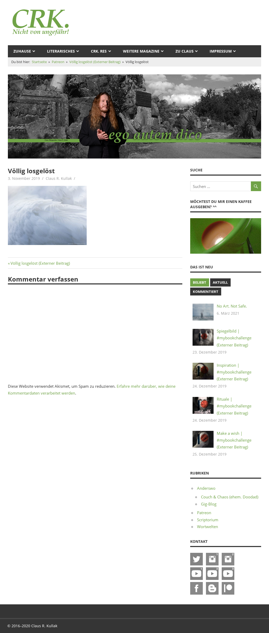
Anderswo (206, 488)
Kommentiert (205, 291)
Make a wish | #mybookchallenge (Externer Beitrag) (234, 440)
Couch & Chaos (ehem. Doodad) (229, 496)
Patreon (204, 512)
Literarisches (61, 51)
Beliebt (199, 282)
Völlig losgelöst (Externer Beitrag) (40, 263)
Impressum (221, 51)
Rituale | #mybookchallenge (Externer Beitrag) (234, 406)
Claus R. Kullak (59, 178)
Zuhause (22, 51)
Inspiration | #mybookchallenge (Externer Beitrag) (234, 372)
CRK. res (99, 51)
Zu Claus (184, 51)
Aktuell (220, 282)
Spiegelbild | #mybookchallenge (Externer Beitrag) (234, 338)
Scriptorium (207, 519)
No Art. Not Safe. (232, 306)
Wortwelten (207, 526)
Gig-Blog (208, 504)
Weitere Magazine (141, 51)
